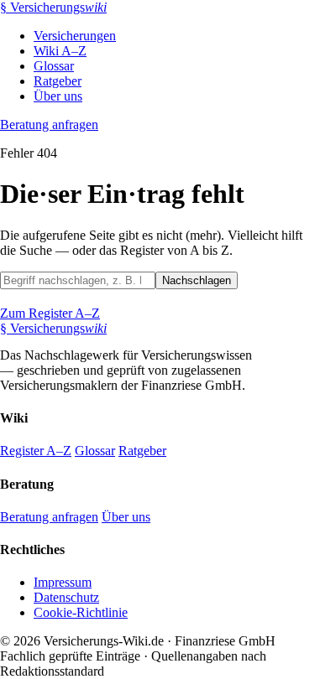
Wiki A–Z (60, 51)
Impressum (63, 582)
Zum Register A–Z (50, 313)
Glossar (54, 66)
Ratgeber (57, 81)
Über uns (58, 96)
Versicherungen (75, 36)
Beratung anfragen (49, 124)
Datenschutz (66, 597)
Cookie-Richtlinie (81, 612)
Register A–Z (35, 450)
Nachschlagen (196, 280)
